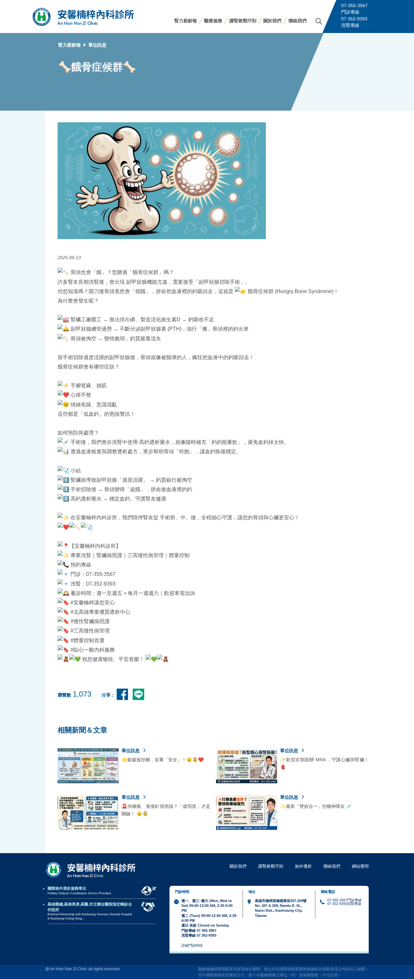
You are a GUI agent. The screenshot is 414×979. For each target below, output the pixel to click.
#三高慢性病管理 (90, 630)
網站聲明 (360, 866)
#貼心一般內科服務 (93, 650)
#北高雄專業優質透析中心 (100, 612)
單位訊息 (97, 45)
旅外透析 (303, 866)
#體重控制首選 (87, 640)
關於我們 (272, 20)
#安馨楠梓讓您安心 (93, 602)
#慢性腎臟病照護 (90, 621)
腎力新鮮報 (185, 20)
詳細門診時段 (192, 945)
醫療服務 (213, 20)
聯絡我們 (298, 20)
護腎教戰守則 (242, 20)
